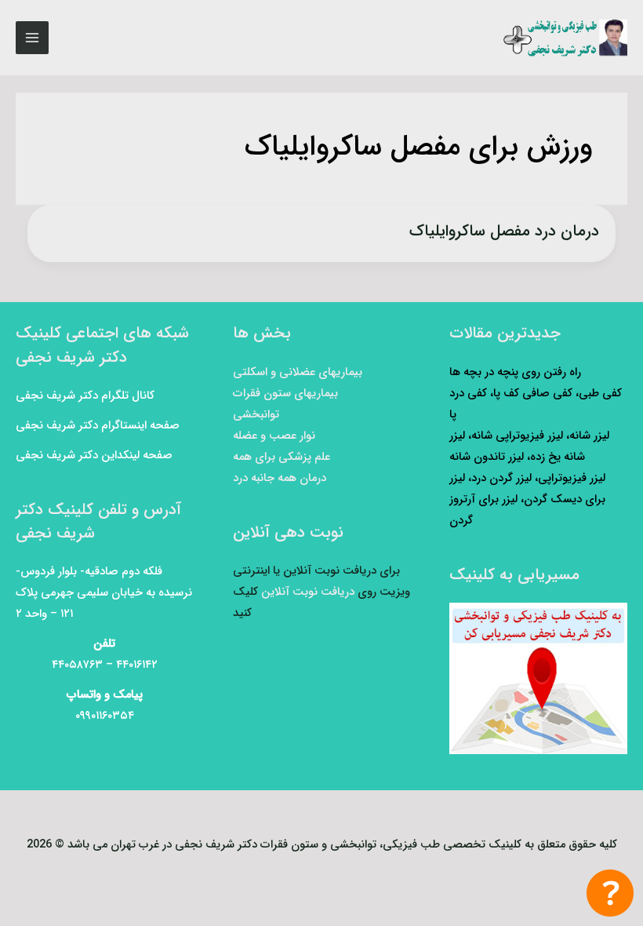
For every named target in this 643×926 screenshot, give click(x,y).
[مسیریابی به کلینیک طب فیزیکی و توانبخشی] (538, 678)
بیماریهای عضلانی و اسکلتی (297, 372)
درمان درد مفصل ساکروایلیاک (504, 231)
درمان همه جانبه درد (279, 478)
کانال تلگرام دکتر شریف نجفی (85, 396)
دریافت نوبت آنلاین (307, 592)
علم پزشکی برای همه (281, 457)
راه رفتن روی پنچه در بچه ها (515, 372)
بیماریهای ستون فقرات (285, 394)
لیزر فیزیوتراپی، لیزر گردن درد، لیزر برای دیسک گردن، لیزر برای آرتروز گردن (527, 499)
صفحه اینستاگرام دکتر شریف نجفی (98, 426)
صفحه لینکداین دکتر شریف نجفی (94, 456)
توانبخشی (256, 415)
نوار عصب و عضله (274, 436)
